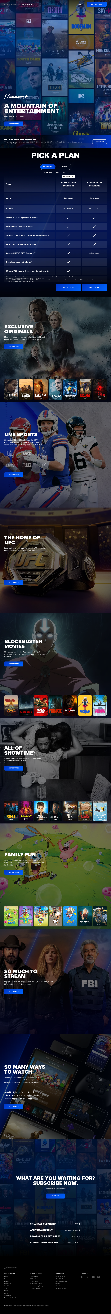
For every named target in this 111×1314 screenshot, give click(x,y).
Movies (6, 1281)
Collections (7, 1283)
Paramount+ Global (10, 1298)
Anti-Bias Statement (61, 1288)
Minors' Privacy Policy (36, 1286)
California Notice (35, 1288)
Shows (6, 1279)
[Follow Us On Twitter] (87, 1277)
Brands (6, 1290)
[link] (97, 4)
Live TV (6, 1286)
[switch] (55, 167)
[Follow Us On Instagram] (98, 1277)
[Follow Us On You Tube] (93, 1277)
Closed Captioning (61, 1279)
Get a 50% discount (71, 1230)
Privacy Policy (34, 1281)
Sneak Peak (7, 1295)
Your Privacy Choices (36, 1283)
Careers (58, 1283)
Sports (6, 1288)
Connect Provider (72, 1242)
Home (6, 1276)
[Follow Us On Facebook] (82, 1277)
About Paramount (61, 1286)
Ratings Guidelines (61, 1281)
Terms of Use (34, 1276)
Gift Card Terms (34, 1279)
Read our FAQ (73, 1224)
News (6, 1293)
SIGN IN (81, 4)
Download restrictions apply (95, 280)
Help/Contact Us (60, 1276)
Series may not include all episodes (23, 281)
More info (75, 1236)
